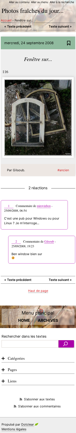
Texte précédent (17, 26)
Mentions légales (14, 429)
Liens (12, 380)
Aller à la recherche (62, 2)
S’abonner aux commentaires (39, 406)
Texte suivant (60, 26)
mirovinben (44, 206)
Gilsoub (49, 241)
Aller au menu (39, 2)
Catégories (16, 358)
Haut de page (38, 291)
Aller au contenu (19, 2)
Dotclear (27, 424)
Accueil (6, 20)
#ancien (63, 170)
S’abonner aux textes (39, 399)
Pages (12, 369)
